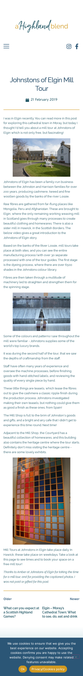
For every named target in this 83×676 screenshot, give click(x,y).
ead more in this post (62, 118)
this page (9, 559)
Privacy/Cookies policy (48, 669)
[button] (6, 46)
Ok (23, 669)
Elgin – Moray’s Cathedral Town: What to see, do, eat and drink (59, 612)
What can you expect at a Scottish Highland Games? (21, 612)
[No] (76, 657)
